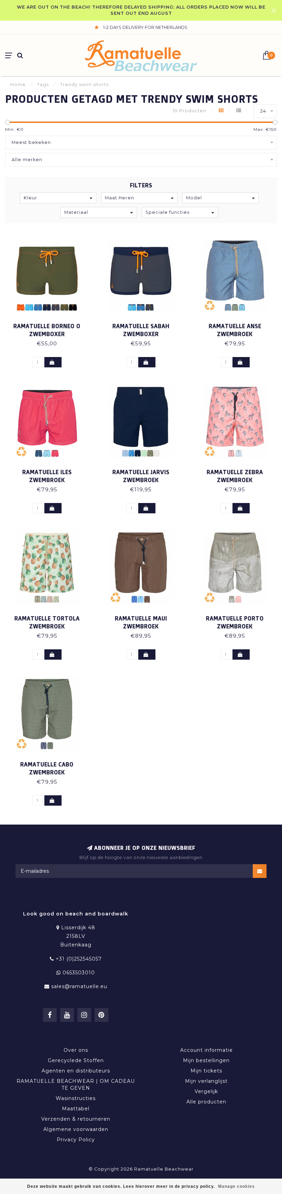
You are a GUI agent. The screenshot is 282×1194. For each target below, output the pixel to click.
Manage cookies (236, 1186)
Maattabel (75, 1109)
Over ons (76, 1050)
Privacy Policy (76, 1140)
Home (18, 84)
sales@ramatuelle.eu (79, 986)
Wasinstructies (76, 1098)
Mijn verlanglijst (206, 1081)
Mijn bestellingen (206, 1060)
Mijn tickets (206, 1071)
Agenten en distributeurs (76, 1071)
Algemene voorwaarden (75, 1129)
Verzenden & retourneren (75, 1119)
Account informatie (206, 1050)
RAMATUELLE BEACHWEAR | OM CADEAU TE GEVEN (76, 1084)
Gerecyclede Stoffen (76, 1060)
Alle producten (206, 1102)
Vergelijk (206, 1091)
